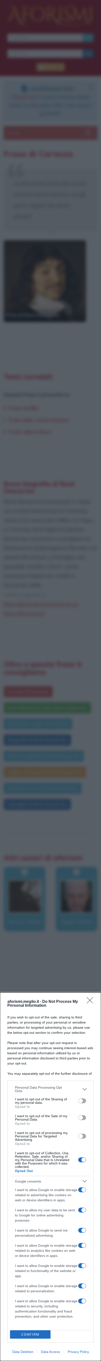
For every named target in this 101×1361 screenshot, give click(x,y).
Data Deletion (22, 1352)
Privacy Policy (78, 1352)
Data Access (50, 1352)
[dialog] (50, 1176)
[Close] (91, 1001)
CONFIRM (30, 1334)
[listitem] (50, 1089)
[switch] (82, 1100)
